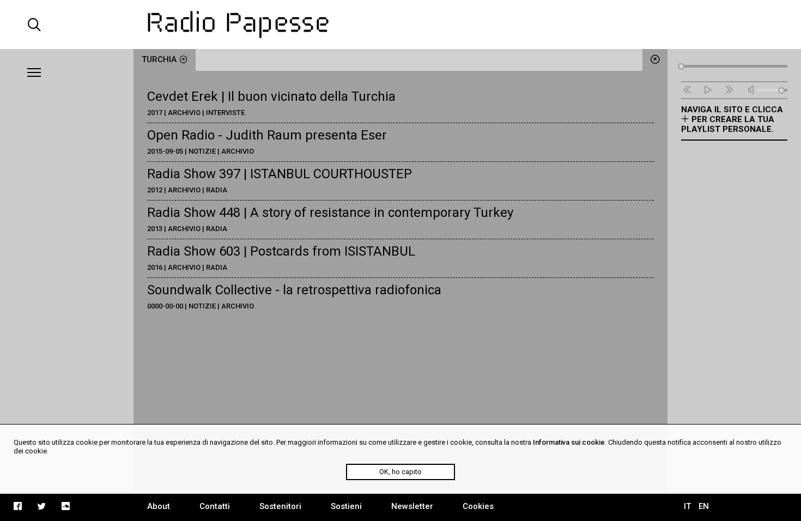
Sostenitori (280, 506)
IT (687, 506)
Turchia (159, 59)
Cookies (478, 506)
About (158, 506)
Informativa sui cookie (569, 442)
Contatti (214, 506)
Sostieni (346, 506)
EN (704, 506)
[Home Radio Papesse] (401, 24)
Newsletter (412, 506)
